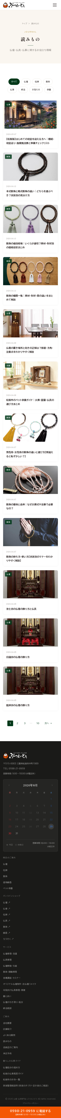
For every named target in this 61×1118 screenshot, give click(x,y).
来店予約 (7, 1053)
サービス (7, 947)
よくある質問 (9, 1035)
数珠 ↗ (6, 927)
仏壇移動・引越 (10, 966)
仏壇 (26, 82)
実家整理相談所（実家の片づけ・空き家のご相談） (26, 1086)
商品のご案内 (9, 857)
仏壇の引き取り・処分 (13, 1002)
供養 (49, 90)
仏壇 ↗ (6, 903)
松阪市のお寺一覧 (11, 1080)
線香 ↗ (6, 933)
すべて (14, 82)
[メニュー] (55, 5)
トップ (24, 23)
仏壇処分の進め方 (11, 1068)
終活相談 (7, 1008)
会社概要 (7, 1023)
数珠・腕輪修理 (10, 972)
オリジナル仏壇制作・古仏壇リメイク (19, 984)
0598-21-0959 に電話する (30, 1112)
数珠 (48, 82)
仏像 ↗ (6, 909)
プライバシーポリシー (31, 1103)
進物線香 (7, 882)
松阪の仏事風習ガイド (13, 1074)
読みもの (7, 1041)
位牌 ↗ (6, 915)
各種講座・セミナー (11, 978)
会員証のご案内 (10, 1047)
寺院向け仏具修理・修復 (14, 990)
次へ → (48, 723)
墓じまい (7, 996)
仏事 (12, 90)
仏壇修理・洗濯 (10, 954)
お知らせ (36, 90)
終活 (23, 90)
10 (37, 723)
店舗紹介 (7, 1029)
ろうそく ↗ (8, 939)
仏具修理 (7, 960)
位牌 (37, 82)
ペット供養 (8, 888)
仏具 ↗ (6, 921)
